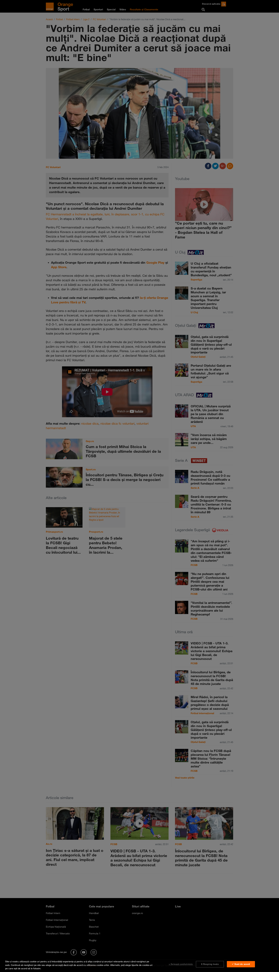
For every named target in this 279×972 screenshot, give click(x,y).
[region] (139, 964)
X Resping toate (210, 964)
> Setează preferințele (181, 964)
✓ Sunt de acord (241, 964)
